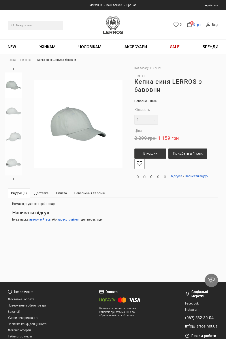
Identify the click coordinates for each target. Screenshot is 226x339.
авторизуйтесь (40, 219)
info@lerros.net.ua (201, 326)
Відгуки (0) (19, 193)
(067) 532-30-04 (199, 318)
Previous (14, 69)
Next (14, 179)
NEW (12, 46)
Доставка (41, 193)
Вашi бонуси (114, 5)
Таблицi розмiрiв (20, 336)
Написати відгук (196, 176)
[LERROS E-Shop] (113, 25)
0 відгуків (175, 176)
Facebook (192, 303)
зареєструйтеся (68, 219)
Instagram (192, 309)
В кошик (150, 153)
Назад (12, 59)
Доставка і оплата (21, 299)
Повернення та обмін (89, 193)
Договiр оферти (19, 330)
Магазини (96, 5)
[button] (211, 280)
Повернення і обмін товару (27, 305)
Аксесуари (135, 46)
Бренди (210, 46)
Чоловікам (89, 46)
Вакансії (14, 311)
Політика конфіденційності (27, 324)
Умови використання (23, 318)
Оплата (61, 193)
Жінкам (47, 46)
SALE (174, 46)
